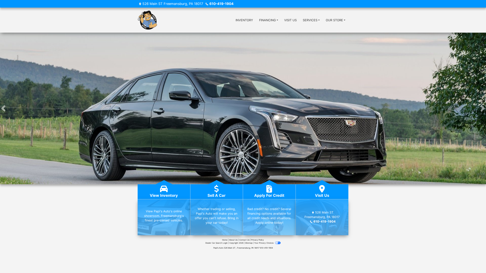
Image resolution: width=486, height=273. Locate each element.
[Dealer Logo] (147, 20)
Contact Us (244, 240)
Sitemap (248, 243)
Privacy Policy (257, 240)
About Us (233, 240)
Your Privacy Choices (264, 243)
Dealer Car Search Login (216, 243)
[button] (3, 108)
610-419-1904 (221, 4)
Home (224, 240)
